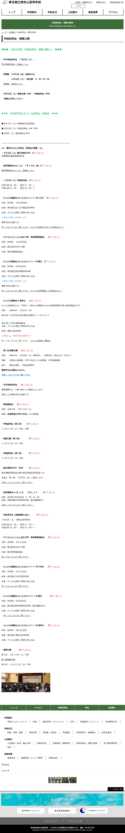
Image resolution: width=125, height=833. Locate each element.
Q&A (9, 747)
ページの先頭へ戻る (116, 789)
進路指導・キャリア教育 (32, 758)
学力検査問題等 (110, 743)
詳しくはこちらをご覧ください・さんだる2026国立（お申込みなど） (31, 291)
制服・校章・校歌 (15, 732)
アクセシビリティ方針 (74, 821)
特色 (35, 722)
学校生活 (52, 12)
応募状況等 (42, 743)
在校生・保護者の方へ (84, 2)
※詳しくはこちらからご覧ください (17, 482)
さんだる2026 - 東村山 (40, 341)
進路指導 (93, 12)
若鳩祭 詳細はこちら (13, 84)
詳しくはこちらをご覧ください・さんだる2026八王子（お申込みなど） (32, 227)
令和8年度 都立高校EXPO (12, 156)
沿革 (72, 722)
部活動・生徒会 (49, 732)
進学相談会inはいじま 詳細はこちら (17, 170)
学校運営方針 (111, 722)
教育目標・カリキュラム (53, 722)
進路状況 (11, 758)
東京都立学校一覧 (117, 2)
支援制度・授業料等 (61, 743)
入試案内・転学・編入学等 (19, 743)
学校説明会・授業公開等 (87, 743)
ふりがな (78, 6)
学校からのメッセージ (17, 722)
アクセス (113, 12)
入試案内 (72, 12)
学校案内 (32, 12)
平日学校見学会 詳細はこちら (15, 64)
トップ (11, 12)
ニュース (5, 771)
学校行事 (33, 732)
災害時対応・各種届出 (86, 732)
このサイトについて (50, 821)
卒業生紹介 (53, 758)
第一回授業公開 (8, 660)
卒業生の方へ (101, 2)
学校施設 (66, 732)
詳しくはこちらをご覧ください (15, 557)
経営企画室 (106, 732)
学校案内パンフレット (90, 722)
